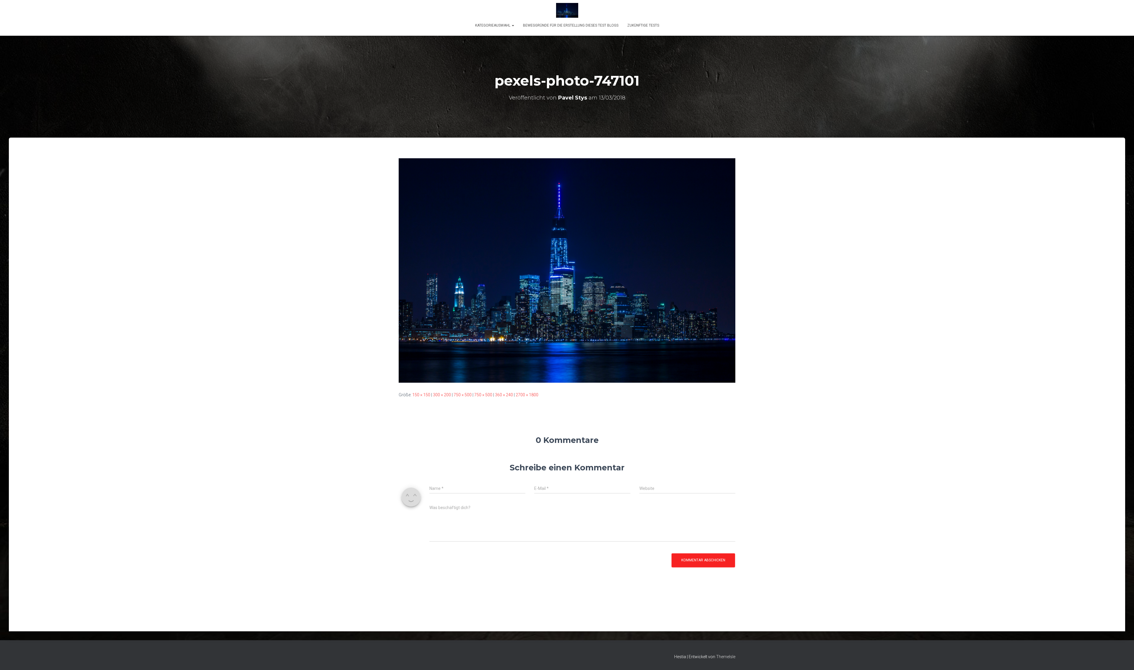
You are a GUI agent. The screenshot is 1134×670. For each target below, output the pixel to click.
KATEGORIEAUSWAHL (493, 25)
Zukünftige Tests (643, 25)
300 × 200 (442, 394)
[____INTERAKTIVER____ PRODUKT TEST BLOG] (567, 10)
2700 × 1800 (527, 394)
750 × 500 (463, 394)
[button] (512, 25)
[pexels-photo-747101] (567, 270)
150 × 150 (421, 394)
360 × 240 (504, 394)
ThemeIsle (725, 656)
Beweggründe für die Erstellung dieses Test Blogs (570, 25)
